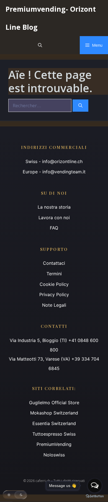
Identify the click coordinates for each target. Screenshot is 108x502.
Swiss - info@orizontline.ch (54, 161)
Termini (54, 273)
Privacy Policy (54, 294)
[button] (40, 45)
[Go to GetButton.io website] (95, 496)
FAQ (54, 228)
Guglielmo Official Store (54, 402)
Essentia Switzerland (54, 423)
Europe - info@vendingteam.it (54, 171)
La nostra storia (54, 207)
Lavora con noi (54, 217)
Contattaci (54, 263)
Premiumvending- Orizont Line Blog (51, 18)
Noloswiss (54, 455)
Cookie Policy (54, 284)
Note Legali (54, 305)
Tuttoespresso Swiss (54, 434)
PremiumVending (54, 444)
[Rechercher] (80, 105)
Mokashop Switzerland (54, 413)
